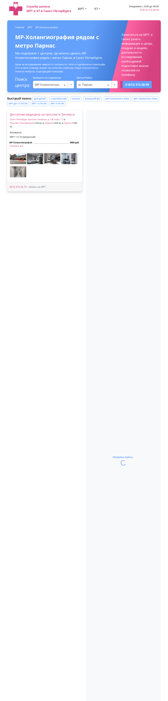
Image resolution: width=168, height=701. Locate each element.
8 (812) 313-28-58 (149, 9)
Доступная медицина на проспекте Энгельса (42, 114)
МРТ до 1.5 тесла (18, 103)
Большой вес (92, 98)
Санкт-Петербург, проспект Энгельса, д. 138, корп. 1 (36, 119)
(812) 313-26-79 (18, 186)
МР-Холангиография (46, 27)
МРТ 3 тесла (57, 103)
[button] (18, 158)
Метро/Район (84, 77)
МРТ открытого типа (117, 98)
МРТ (81, 9)
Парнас (68, 123)
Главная (19, 27)
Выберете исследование (47, 77)
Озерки (48, 123)
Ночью (76, 98)
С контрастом (59, 98)
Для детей (40, 98)
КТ (96, 9)
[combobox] (53, 84)
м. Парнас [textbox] (93, 85)
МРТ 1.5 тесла (39, 103)
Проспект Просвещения (22, 123)
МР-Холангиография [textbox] (50, 85)
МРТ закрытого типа (146, 98)
